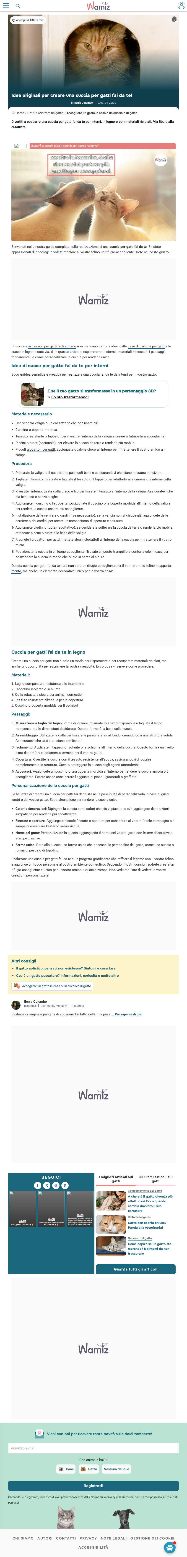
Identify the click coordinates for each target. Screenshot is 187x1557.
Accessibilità (93, 1547)
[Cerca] (18, 5)
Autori (44, 1538)
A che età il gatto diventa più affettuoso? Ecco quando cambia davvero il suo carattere (150, 1203)
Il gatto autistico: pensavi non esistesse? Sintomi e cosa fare (66, 968)
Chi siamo (23, 1538)
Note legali (114, 1538)
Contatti (66, 1538)
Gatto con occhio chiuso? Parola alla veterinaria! (147, 1225)
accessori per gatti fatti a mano (52, 346)
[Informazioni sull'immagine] (174, 19)
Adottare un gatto (50, 113)
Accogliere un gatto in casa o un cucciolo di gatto (102, 113)
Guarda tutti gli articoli (136, 1269)
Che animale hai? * (93, 1460)
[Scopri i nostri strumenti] (170, 1547)
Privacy (88, 1538)
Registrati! (94, 1485)
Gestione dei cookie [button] (152, 1538)
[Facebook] (37, 1185)
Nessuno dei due (116, 1469)
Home (20, 113)
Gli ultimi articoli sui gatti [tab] (156, 1179)
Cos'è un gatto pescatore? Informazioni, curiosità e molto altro (67, 975)
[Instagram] (56, 1185)
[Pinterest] (65, 1185)
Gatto (92, 1469)
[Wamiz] (101, 5)
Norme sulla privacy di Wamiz (109, 1497)
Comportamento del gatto (145, 1191)
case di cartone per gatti (146, 346)
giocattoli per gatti (41, 449)
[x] (46, 1185)
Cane (70, 1469)
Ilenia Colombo (83, 102)
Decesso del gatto (140, 1238)
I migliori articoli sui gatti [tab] (116, 1179)
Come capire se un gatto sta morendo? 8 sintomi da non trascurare (149, 1249)
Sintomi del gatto (139, 1217)
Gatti (30, 113)
